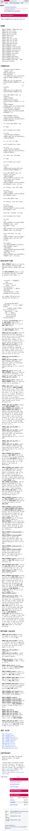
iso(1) (16, 305)
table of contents (15, 791)
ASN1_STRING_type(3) (8, 741)
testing (12, 800)
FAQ (22, 3)
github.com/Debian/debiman (11, 826)
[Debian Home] (2, 3)
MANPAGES (7, 0)
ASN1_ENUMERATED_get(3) (9, 737)
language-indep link (16, 781)
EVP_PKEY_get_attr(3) (8, 745)
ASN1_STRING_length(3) (9, 740)
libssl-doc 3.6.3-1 (17, 812)
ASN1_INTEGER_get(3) (8, 735)
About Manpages (14, 3)
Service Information (10, 7)
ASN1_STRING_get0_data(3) (10, 738)
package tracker (14, 784)
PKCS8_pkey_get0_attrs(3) (10, 748)
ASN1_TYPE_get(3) (7, 734)
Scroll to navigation (7, 15)
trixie (11, 797)
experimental (14, 804)
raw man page (14, 786)
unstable (7, 9)
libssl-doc (12, 9)
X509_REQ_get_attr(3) (8, 743)
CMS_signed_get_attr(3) (9, 746)
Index (6, 3)
